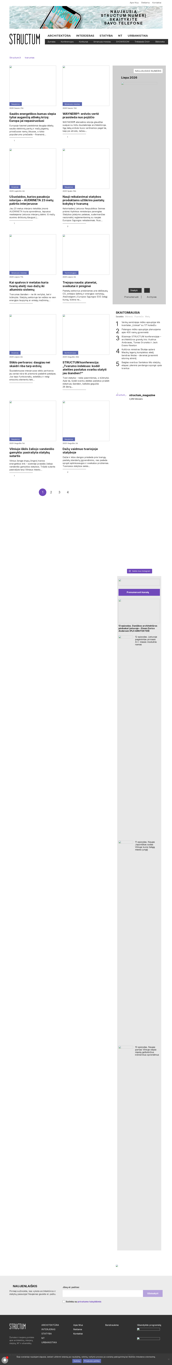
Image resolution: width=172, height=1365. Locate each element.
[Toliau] (76, 492)
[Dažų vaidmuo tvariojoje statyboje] (86, 421)
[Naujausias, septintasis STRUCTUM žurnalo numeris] (127, 525)
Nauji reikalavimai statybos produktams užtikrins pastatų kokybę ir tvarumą (83, 200)
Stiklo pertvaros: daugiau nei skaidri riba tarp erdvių (29, 364)
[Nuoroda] (25, 39)
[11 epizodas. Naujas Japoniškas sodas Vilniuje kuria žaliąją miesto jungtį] (126, 942)
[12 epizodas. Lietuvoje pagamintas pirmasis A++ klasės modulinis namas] (126, 736)
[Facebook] (106, 1329)
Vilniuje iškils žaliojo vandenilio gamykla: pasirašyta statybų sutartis (31, 452)
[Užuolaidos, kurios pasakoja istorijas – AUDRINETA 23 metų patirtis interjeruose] (32, 168)
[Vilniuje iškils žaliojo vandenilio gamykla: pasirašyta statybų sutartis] (32, 421)
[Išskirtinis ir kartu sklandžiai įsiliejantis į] (151, 446)
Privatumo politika (92, 1361)
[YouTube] (111, 1335)
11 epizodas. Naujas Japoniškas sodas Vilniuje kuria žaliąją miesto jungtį (145, 846)
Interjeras (48, 1329)
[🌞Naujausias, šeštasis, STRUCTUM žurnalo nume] (151, 540)
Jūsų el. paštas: (71, 1287)
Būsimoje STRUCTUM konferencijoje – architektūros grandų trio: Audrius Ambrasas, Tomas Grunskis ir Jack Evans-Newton (141, 341)
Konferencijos (70, 353)
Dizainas (15, 187)
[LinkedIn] (111, 1329)
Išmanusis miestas (72, 104)
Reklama (77, 1329)
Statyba (46, 1333)
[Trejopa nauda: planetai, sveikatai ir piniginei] (86, 254)
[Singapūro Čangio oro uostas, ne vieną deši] (127, 458)
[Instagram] (106, 1335)
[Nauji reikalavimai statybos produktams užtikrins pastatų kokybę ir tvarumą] (86, 168)
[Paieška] (153, 36)
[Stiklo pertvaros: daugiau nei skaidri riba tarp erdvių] (32, 334)
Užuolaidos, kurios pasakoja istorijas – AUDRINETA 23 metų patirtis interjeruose (31, 200)
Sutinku (77, 1361)
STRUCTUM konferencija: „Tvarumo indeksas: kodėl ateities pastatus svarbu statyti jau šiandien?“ (85, 368)
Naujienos (15, 104)
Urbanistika (49, 1342)
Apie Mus (78, 1325)
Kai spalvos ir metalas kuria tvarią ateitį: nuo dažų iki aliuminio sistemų (28, 286)
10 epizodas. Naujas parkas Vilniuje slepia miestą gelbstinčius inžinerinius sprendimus (147, 1051)
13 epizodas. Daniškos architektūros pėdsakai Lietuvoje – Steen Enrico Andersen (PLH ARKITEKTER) (138, 628)
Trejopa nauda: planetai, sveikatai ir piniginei (80, 284)
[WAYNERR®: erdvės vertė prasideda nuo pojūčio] (86, 86)
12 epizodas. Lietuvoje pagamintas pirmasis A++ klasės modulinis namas (146, 640)
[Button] (147, 290)
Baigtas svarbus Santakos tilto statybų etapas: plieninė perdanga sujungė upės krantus (142, 365)
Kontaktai (78, 1333)
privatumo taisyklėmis (89, 1301)
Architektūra (50, 1325)
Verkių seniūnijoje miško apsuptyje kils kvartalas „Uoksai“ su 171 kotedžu (141, 324)
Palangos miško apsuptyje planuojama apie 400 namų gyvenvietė (141, 331)
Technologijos (70, 273)
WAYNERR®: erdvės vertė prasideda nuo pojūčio (81, 115)
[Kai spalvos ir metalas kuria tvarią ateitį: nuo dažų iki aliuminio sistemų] (32, 254)
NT (43, 1338)
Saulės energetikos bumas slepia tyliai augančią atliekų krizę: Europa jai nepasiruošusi (32, 117)
